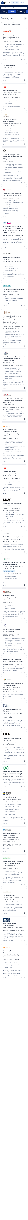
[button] (25, 18)
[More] (21, 59)
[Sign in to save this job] (24, 59)
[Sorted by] (25, 18)
